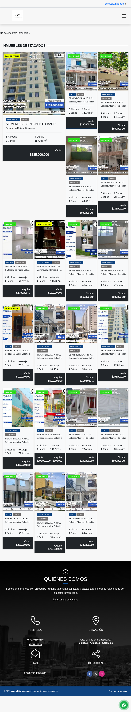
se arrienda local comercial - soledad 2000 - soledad (113, 434)
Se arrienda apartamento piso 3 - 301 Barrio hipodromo (113, 270)
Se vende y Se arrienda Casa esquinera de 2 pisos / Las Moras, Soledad (49, 434)
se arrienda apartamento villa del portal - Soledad (81, 270)
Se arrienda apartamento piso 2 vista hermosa (113, 102)
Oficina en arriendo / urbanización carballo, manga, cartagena (17, 266)
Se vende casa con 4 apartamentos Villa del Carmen (81, 518)
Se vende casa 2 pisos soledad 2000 (113, 182)
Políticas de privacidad (65, 599)
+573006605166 (35, 639)
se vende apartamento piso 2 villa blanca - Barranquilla (49, 266)
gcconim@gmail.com (35, 672)
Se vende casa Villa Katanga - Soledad (17, 350)
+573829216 (35, 644)
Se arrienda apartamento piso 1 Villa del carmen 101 (49, 354)
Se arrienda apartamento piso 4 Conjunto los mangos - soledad (81, 186)
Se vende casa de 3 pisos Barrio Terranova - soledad (81, 98)
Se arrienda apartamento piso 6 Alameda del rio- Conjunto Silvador (81, 354)
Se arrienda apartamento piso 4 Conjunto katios (49, 522)
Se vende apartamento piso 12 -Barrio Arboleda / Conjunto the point (113, 350)
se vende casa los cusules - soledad (81, 434)
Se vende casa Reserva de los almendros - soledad (17, 518)
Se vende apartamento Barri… (33, 124)
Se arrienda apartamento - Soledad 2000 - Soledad (17, 438)
